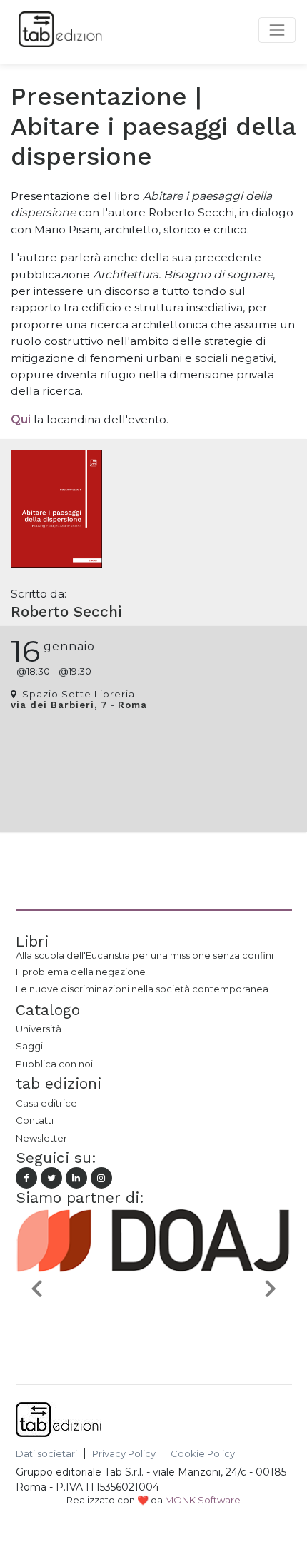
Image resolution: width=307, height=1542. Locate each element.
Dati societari (46, 1453)
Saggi (29, 1046)
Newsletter (41, 1138)
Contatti (35, 1120)
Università (38, 1028)
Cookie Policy (203, 1453)
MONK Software (203, 1500)
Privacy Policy (124, 1453)
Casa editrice (46, 1103)
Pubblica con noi (54, 1063)
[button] (36, 1288)
